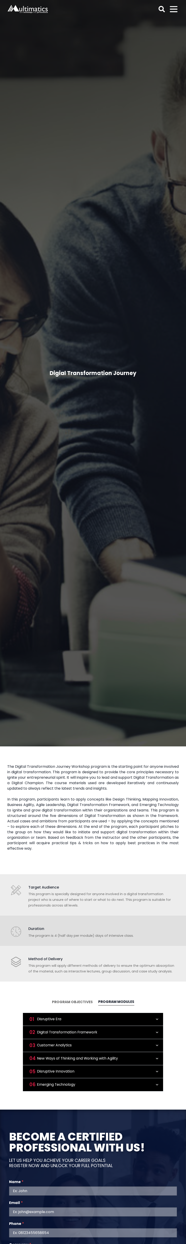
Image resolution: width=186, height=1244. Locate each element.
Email (16, 1202)
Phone (16, 1223)
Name (16, 1181)
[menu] (174, 9)
